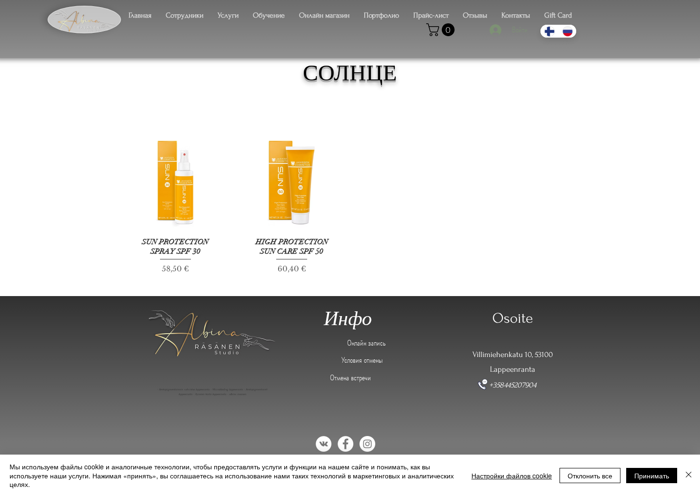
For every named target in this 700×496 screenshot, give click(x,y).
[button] (442, 29)
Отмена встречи (350, 377)
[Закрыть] (688, 475)
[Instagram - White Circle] (367, 444)
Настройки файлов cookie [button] (511, 475)
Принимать (651, 475)
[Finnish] (549, 31)
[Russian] (567, 31)
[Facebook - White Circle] (345, 444)
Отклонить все (590, 475)
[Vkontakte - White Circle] (323, 444)
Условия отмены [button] (362, 360)
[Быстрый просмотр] (175, 183)
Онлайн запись (366, 342)
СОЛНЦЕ (350, 73)
